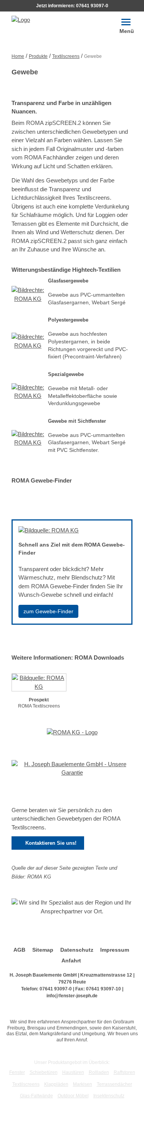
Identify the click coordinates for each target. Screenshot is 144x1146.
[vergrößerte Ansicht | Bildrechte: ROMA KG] (28, 297)
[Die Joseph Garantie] (72, 771)
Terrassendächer (114, 1084)
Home (18, 56)
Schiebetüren (44, 1072)
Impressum (114, 950)
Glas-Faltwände (36, 1095)
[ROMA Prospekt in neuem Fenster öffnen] (39, 684)
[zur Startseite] (21, 19)
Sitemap (42, 950)
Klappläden (56, 1084)
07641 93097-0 (92, 5)
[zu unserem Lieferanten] (72, 735)
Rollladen (99, 1072)
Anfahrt (71, 960)
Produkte (38, 56)
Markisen (82, 1084)
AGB (19, 950)
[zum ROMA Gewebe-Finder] (48, 533)
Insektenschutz (108, 1095)
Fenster (17, 1072)
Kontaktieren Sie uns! (47, 843)
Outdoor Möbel (73, 1095)
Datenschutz (76, 950)
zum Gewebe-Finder (48, 611)
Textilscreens (65, 56)
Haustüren (73, 1072)
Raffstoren (124, 1072)
